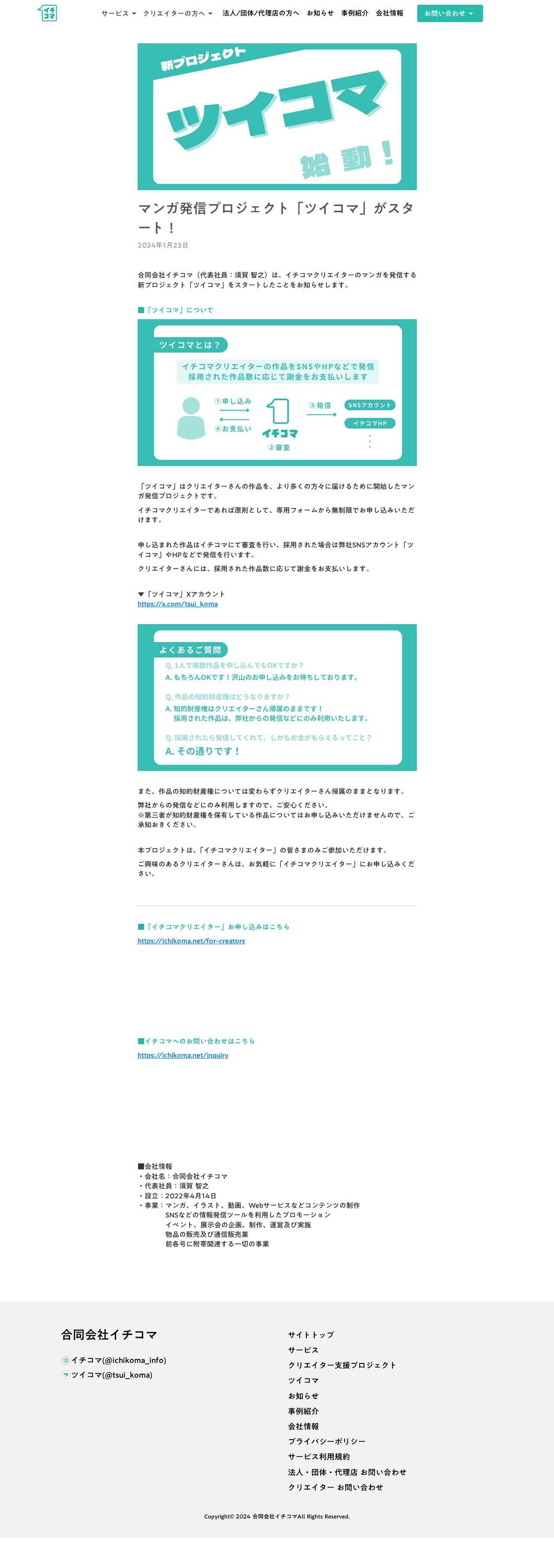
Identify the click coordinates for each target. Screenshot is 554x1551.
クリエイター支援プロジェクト (342, 1365)
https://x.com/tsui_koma (178, 604)
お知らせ (320, 13)
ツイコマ (303, 1380)
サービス (303, 1350)
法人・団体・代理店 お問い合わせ (347, 1472)
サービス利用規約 (319, 1456)
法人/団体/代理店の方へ (261, 13)
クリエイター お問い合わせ (335, 1487)
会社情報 (389, 13)
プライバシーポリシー (327, 1441)
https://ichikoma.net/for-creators (191, 941)
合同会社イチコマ (109, 1335)
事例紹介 (355, 13)
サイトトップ (311, 1335)
